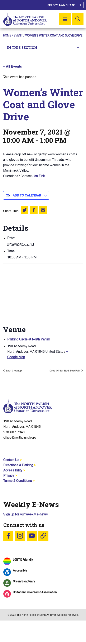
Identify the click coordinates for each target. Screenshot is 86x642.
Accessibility (12, 470)
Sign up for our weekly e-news (25, 514)
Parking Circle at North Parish (28, 339)
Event (18, 35)
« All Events (12, 66)
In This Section (22, 47)
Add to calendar (27, 195)
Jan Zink (39, 176)
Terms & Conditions (17, 481)
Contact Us (11, 460)
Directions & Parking (18, 465)
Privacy (8, 475)
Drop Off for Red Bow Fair (65, 370)
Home (7, 35)
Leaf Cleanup (13, 370)
